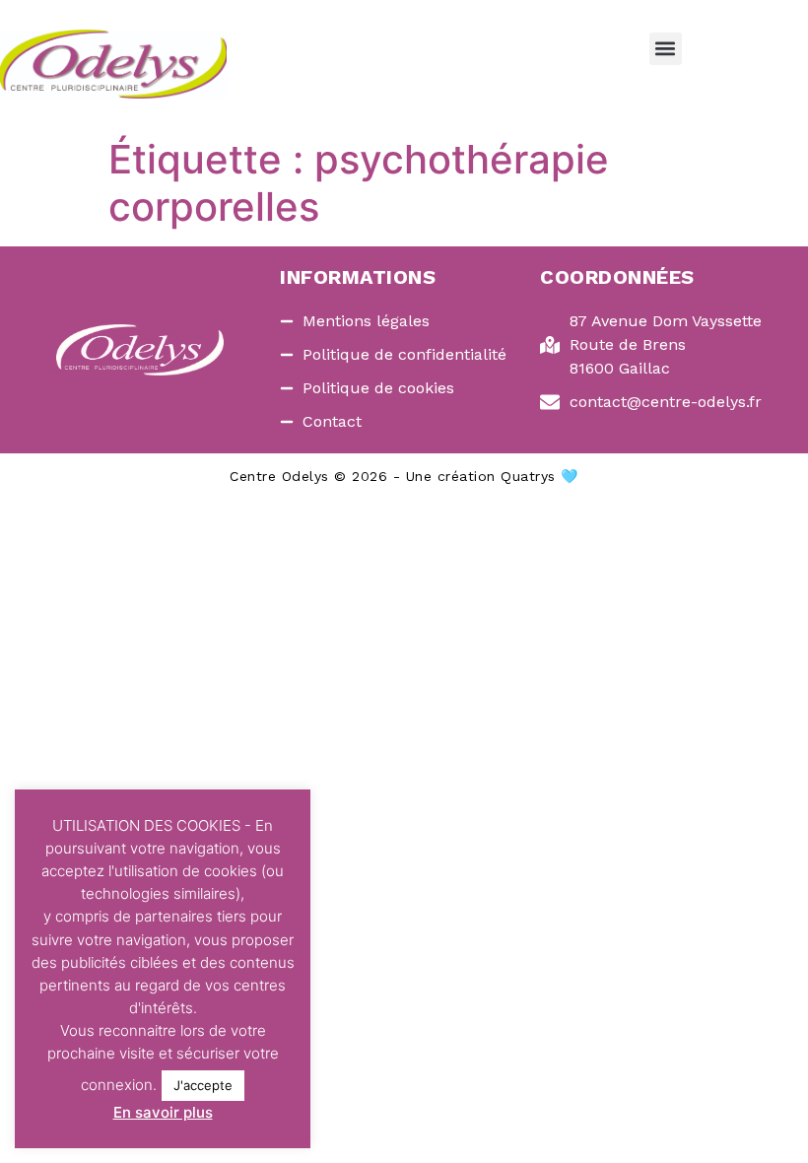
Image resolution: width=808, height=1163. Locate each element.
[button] (665, 49)
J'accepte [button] (203, 1085)
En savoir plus (163, 1112)
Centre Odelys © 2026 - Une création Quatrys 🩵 (404, 476)
